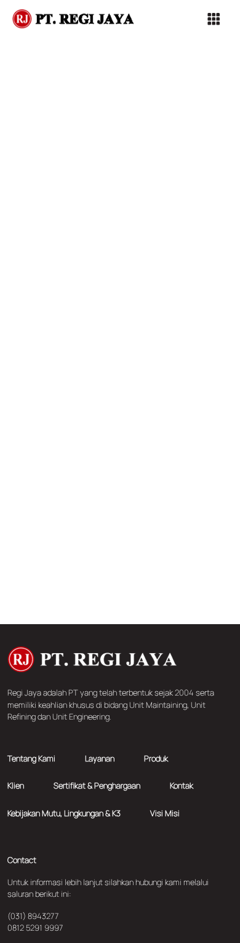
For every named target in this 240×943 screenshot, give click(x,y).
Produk (156, 758)
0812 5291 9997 (35, 927)
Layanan (99, 758)
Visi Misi (165, 813)
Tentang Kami (31, 758)
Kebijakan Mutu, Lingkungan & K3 (64, 813)
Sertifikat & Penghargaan (97, 785)
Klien (15, 785)
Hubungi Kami (120, 441)
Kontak (181, 785)
